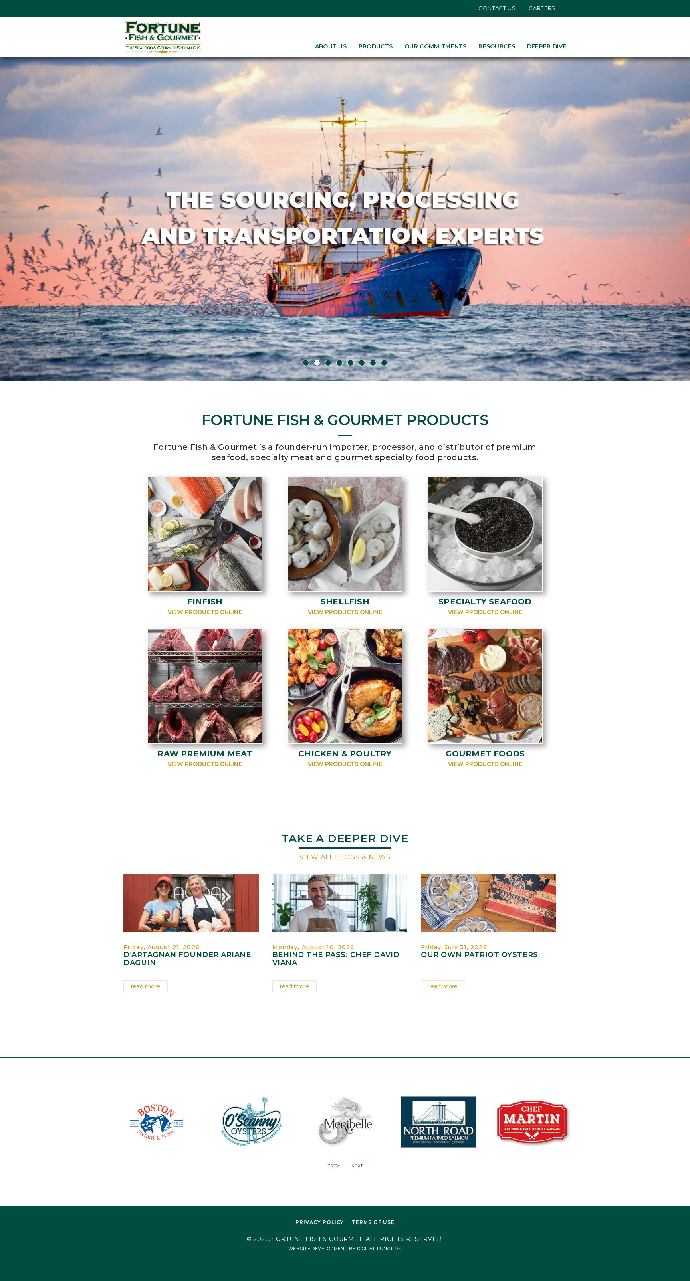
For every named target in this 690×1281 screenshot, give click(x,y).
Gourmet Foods (485, 753)
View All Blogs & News (345, 857)
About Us (331, 46)
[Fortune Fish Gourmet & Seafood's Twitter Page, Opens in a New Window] (126, 8)
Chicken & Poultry (344, 753)
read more (145, 986)
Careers (542, 8)
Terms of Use (373, 1222)
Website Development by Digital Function (345, 1248)
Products (376, 46)
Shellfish (345, 601)
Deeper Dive (547, 46)
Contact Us (497, 8)
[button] (51, 219)
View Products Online (205, 612)
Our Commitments (435, 46)
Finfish (204, 601)
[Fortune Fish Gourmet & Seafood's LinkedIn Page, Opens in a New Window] (150, 8)
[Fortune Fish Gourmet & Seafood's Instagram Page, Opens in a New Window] (138, 8)
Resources (496, 46)
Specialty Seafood (484, 601)
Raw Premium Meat (204, 753)
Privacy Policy (319, 1222)
